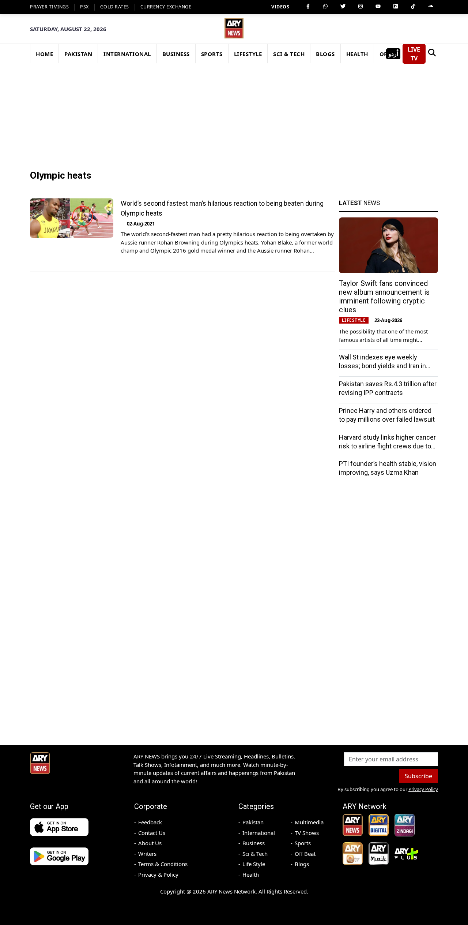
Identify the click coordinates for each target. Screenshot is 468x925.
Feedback (150, 822)
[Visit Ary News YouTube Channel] (378, 6)
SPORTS (212, 53)
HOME (44, 53)
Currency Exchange (166, 7)
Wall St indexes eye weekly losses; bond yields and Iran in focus (382, 365)
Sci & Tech (255, 853)
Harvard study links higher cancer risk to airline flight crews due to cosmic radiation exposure (387, 446)
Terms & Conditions (163, 864)
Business (253, 843)
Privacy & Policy (158, 874)
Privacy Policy (423, 789)
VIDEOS (280, 7)
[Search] (432, 54)
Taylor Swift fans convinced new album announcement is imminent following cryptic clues (384, 296)
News (359, 202)
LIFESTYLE (248, 53)
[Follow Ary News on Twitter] (343, 6)
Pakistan (253, 822)
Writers (147, 853)
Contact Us (151, 832)
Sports (303, 843)
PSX (84, 7)
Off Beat (305, 853)
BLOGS (325, 53)
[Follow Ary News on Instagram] (360, 6)
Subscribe (418, 776)
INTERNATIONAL (127, 53)
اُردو (393, 54)
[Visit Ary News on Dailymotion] (395, 6)
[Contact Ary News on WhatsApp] (325, 6)
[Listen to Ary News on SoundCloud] (430, 6)
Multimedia (309, 822)
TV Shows (307, 832)
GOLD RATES (114, 7)
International (258, 832)
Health (250, 874)
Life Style (253, 864)
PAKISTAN (78, 53)
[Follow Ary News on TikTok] (413, 6)
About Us (150, 843)
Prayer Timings (49, 7)
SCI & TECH (289, 53)
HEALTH (357, 53)
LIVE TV (414, 53)
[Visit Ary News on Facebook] (308, 6)
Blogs (302, 864)
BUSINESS (176, 53)
